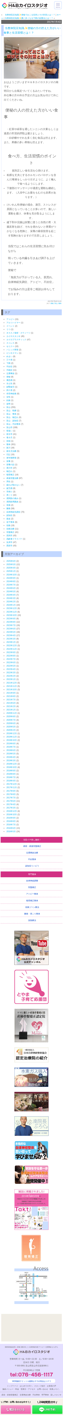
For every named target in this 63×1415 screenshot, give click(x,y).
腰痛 (8, 508)
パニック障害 (12, 350)
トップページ (12, 1386)
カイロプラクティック (16, 339)
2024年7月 (11, 585)
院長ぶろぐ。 (55, 1389)
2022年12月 (11, 645)
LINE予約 (47, 1408)
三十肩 (9, 360)
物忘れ (9, 471)
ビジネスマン (12, 353)
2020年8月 (11, 716)
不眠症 (9, 370)
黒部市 (9, 545)
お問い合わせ (42, 1389)
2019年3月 (11, 760)
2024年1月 (11, 605)
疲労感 (9, 488)
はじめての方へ (26, 1386)
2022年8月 (11, 656)
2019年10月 (11, 740)
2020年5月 (11, 727)
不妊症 (9, 366)
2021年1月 (11, 710)
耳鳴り (9, 491)
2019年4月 (11, 757)
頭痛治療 (10, 529)
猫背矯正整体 (32, 900)
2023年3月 (11, 639)
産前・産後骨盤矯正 (32, 846)
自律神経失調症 (13, 512)
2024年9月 (11, 578)
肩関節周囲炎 (12, 502)
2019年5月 (11, 753)
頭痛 (8, 525)
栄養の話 (10, 464)
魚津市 (9, 542)
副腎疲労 (10, 387)
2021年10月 (11, 689)
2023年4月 (11, 635)
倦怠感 (9, 380)
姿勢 (8, 404)
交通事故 (10, 373)
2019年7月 (11, 747)
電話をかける (15, 1408)
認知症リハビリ (32, 866)
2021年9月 (11, 693)
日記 (8, 454)
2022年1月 (11, 679)
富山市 (9, 427)
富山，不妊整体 (13, 424)
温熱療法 (32, 920)
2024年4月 (11, 595)
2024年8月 (11, 581)
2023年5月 (11, 632)
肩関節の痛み (12, 498)
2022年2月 (11, 676)
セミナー (10, 346)
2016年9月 (11, 818)
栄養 (8, 461)
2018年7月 (11, 777)
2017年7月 (11, 798)
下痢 (8, 363)
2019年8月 (11, 743)
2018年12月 (11, 764)
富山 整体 (11, 414)
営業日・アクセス (28, 1389)
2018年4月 (11, 781)
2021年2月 (11, 706)
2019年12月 (11, 733)
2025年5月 (11, 564)
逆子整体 (10, 522)
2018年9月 (11, 770)
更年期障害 (11, 458)
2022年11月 (11, 649)
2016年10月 (11, 814)
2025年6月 (11, 561)
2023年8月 (11, 622)
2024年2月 (11, 601)
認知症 (9, 515)
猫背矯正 (10, 475)
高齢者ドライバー (14, 539)
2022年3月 (11, 672)
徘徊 (8, 441)
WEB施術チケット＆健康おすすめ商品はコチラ (31, 1381)
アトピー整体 (32, 894)
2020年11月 (11, 713)
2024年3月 (11, 598)
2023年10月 (11, 615)
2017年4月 (11, 804)
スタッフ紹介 (39, 1386)
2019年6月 (11, 750)
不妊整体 (32, 859)
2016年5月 (11, 831)
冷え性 (9, 383)
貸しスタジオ (55, 1395)
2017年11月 (11, 787)
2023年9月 (11, 618)
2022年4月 (11, 669)
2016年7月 (11, 824)
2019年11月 (11, 737)
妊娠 (8, 400)
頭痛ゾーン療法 (32, 907)
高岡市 (9, 535)
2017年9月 (11, 791)
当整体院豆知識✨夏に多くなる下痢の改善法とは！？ (29, 18)
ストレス (10, 343)
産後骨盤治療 (12, 478)
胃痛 (8, 505)
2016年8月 (11, 821)
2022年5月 (11, 666)
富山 (55, 303)
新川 (8, 448)
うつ (8, 329)
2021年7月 (11, 699)
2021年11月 (11, 686)
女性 (8, 397)
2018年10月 (11, 767)
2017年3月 (11, 808)
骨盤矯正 (10, 532)
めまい (9, 356)
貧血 (8, 519)
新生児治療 (11, 451)
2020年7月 (11, 720)
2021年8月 (11, 696)
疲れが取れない (13, 485)
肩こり (9, 495)
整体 (59, 303)
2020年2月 (11, 730)
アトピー (10, 319)
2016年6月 (11, 828)
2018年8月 (11, 774)
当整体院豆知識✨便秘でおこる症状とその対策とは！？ (29, 15)
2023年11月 (11, 612)
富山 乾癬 (11, 410)
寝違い (9, 431)
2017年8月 (11, 794)
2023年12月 (11, 608)
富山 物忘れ (12, 417)
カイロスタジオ (13, 336)
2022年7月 (11, 659)
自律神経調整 (32, 881)
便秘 (52, 303)
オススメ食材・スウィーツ (18, 333)
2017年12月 (11, 784)
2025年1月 (11, 571)
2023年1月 (11, 642)
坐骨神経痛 (11, 393)
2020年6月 (11, 723)
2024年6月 (11, 588)
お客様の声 (51, 1386)
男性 (8, 481)
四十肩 (9, 390)
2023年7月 (11, 625)
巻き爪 (9, 437)
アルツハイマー (13, 322)
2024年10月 (11, 575)
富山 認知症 (12, 421)
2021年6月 (11, 703)
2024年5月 (11, 591)
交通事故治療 (32, 853)
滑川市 (9, 468)
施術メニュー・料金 (10, 1389)
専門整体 (32, 874)
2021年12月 (11, 683)
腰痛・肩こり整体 (32, 914)
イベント (10, 326)
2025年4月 (11, 568)
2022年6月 (11, 662)
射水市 (9, 434)
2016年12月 (11, 811)
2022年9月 (11, 652)
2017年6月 (11, 801)
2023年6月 (11, 629)
